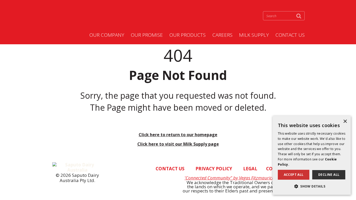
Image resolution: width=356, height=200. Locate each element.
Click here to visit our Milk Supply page (178, 144)
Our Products (187, 35)
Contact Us (290, 35)
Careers (222, 35)
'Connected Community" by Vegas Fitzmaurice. (230, 178)
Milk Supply (254, 35)
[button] (312, 186)
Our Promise (147, 35)
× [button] (345, 121)
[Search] (298, 15)
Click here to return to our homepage (178, 135)
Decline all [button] (328, 174)
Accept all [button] (294, 174)
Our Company (106, 35)
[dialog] (312, 155)
